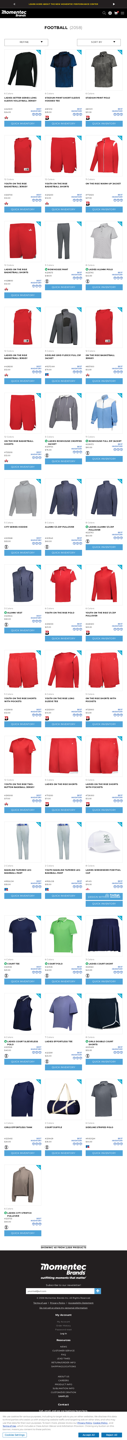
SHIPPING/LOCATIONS (63, 1366)
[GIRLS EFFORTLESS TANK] (23, 1116)
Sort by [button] (96, 42)
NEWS (63, 1346)
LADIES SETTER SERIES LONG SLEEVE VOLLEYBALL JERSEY (20, 99)
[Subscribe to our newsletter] (97, 1291)
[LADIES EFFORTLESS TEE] (63, 1030)
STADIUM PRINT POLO (98, 98)
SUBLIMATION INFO (63, 1388)
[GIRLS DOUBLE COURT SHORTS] (104, 1030)
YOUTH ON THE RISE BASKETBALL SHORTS (57, 185)
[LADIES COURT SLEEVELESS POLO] (23, 1030)
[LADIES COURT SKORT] (104, 952)
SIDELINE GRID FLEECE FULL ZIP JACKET (63, 356)
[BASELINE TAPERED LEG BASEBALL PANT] (23, 859)
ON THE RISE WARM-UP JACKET (103, 183)
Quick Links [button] (110, 14)
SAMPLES (63, 1396)
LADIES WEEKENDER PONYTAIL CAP (103, 871)
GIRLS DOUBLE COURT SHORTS (101, 1043)
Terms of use (40, 1303)
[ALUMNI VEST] (23, 601)
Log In (63, 1333)
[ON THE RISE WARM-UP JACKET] (104, 172)
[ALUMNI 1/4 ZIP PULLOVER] (63, 516)
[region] (63, 1426)
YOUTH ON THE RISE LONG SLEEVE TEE (59, 700)
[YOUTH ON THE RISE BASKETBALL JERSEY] (23, 172)
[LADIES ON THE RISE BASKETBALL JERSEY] (23, 344)
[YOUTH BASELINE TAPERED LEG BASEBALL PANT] (63, 859)
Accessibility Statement (81, 1303)
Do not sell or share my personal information (64, 1308)
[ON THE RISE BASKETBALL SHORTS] (23, 430)
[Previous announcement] (13, 4)
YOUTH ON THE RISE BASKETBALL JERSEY (16, 185)
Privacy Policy (57, 1303)
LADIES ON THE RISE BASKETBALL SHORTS (16, 271)
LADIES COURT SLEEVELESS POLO (22, 1043)
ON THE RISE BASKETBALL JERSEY (100, 356)
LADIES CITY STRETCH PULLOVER (19, 1214)
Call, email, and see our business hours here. (63, 1411)
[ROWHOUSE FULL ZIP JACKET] (104, 430)
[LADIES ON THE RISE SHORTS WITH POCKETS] (104, 773)
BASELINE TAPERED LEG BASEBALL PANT (17, 871)
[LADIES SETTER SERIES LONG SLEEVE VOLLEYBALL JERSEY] (23, 87)
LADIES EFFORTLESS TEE (59, 1041)
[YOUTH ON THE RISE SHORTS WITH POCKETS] (23, 687)
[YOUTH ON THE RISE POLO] (63, 601)
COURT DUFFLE (53, 1127)
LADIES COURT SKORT (101, 963)
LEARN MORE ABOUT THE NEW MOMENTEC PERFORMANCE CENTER (63, 4)
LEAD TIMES (63, 1358)
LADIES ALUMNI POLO (101, 269)
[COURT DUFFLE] (63, 1116)
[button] (104, 14)
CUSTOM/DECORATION (63, 1392)
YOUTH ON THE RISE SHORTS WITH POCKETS (20, 700)
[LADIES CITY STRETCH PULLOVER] (23, 1202)
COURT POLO (55, 963)
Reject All (111, 1434)
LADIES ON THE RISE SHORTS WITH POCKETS (102, 785)
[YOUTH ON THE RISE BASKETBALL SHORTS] (63, 172)
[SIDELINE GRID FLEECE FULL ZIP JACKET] (63, 344)
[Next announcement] (113, 4)
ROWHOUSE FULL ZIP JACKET (105, 441)
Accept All (89, 1434)
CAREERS (63, 1380)
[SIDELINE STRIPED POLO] (104, 1116)
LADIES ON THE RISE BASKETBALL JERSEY (16, 356)
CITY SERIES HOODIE (15, 527)
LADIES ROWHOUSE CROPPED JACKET (65, 442)
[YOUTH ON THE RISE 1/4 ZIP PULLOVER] (104, 601)
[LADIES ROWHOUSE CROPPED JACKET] (63, 430)
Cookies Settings (15, 1434)
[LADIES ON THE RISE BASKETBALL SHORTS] (23, 258)
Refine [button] (24, 42)
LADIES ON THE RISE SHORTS (61, 784)
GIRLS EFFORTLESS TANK (18, 1127)
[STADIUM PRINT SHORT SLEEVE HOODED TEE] (63, 87)
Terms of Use (9, 1426)
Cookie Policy (100, 1423)
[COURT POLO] (63, 952)
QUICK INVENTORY (23, 123)
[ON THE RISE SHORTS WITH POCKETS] (104, 687)
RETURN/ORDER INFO (63, 1362)
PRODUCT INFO (63, 1384)
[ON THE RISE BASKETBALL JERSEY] (104, 344)
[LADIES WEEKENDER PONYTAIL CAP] (104, 859)
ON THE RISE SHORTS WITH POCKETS (101, 700)
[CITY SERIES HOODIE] (23, 516)
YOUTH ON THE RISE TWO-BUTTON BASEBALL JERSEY (19, 785)
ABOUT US (63, 1376)
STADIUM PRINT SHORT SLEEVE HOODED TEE (62, 99)
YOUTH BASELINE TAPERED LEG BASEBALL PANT (62, 871)
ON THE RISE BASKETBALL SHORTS (18, 442)
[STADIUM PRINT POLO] (104, 87)
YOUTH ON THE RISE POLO (59, 612)
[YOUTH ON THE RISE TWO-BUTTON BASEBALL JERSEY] (23, 773)
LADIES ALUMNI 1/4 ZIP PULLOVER (101, 528)
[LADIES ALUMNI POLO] (104, 258)
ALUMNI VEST (14, 612)
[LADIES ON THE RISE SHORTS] (63, 773)
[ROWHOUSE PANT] (63, 258)
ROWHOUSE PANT (58, 269)
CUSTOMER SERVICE (63, 1350)
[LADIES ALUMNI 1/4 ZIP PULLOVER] (104, 516)
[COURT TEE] (23, 952)
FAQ (63, 1354)
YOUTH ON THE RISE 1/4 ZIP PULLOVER (101, 614)
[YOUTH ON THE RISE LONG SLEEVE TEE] (63, 687)
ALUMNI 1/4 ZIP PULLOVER (59, 527)
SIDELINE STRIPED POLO (99, 1127)
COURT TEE (13, 963)
